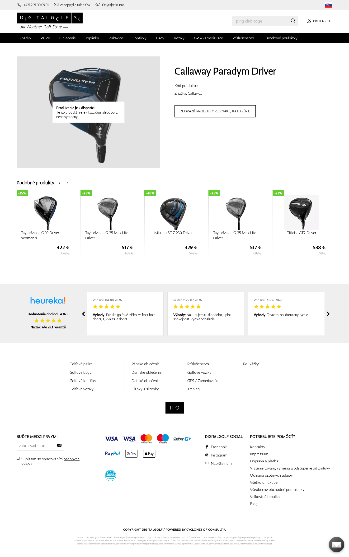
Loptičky (139, 38)
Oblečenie (67, 38)
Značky (25, 38)
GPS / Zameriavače (202, 380)
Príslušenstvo (243, 38)
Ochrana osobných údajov (271, 475)
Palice (45, 38)
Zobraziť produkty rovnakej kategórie (215, 111)
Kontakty (257, 446)
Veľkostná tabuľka (265, 496)
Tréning (193, 388)
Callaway (195, 93)
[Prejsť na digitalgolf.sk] (328, 5)
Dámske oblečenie (146, 372)
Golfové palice (81, 363)
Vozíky (179, 38)
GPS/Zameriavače (208, 38)
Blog (254, 503)
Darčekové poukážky (280, 38)
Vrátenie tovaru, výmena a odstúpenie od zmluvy (290, 468)
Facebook (219, 446)
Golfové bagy (80, 372)
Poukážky (251, 363)
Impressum (259, 453)
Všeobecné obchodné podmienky (277, 489)
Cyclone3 (194, 529)
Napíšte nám (221, 463)
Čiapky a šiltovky (145, 388)
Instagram (219, 455)
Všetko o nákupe (264, 482)
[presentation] (59, 182)
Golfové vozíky (82, 388)
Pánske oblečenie (146, 363)
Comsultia (217, 529)
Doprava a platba (264, 461)
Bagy (160, 38)
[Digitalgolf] (174, 408)
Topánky (92, 38)
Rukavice (115, 38)
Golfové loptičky (83, 380)
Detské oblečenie (146, 380)
